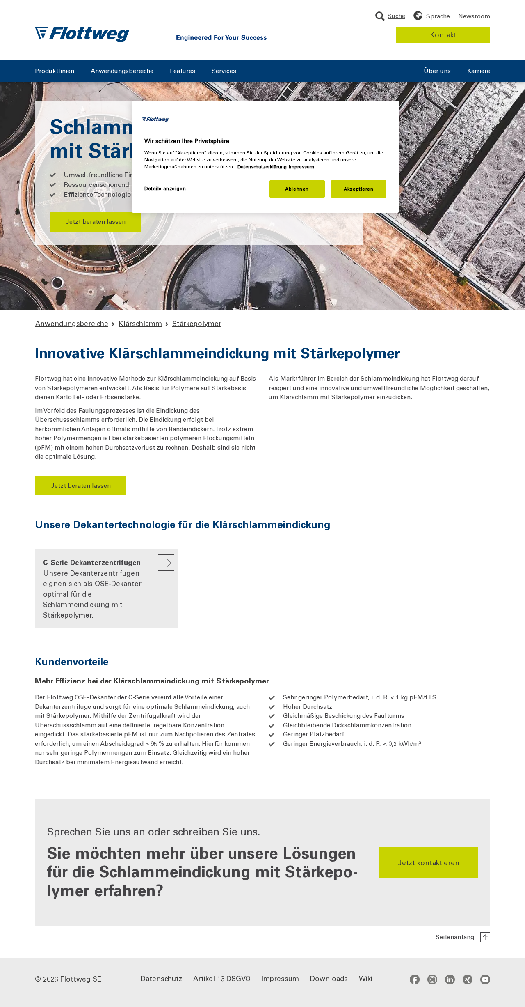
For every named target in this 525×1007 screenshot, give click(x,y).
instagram (432, 979)
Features (182, 71)
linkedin (450, 979)
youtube (485, 979)
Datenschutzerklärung (262, 166)
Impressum (280, 977)
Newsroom (474, 16)
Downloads (329, 977)
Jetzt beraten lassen (96, 221)
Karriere (478, 71)
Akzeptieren (358, 189)
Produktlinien (54, 71)
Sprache (438, 16)
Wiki (365, 977)
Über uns (437, 71)
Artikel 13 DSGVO (222, 977)
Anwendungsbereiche (122, 71)
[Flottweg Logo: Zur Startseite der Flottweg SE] (82, 34)
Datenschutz (161, 977)
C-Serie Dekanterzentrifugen (92, 588)
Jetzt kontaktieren (428, 862)
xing (467, 979)
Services (224, 71)
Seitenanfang (455, 937)
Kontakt (443, 34)
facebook (415, 979)
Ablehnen (297, 189)
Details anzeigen (165, 188)
